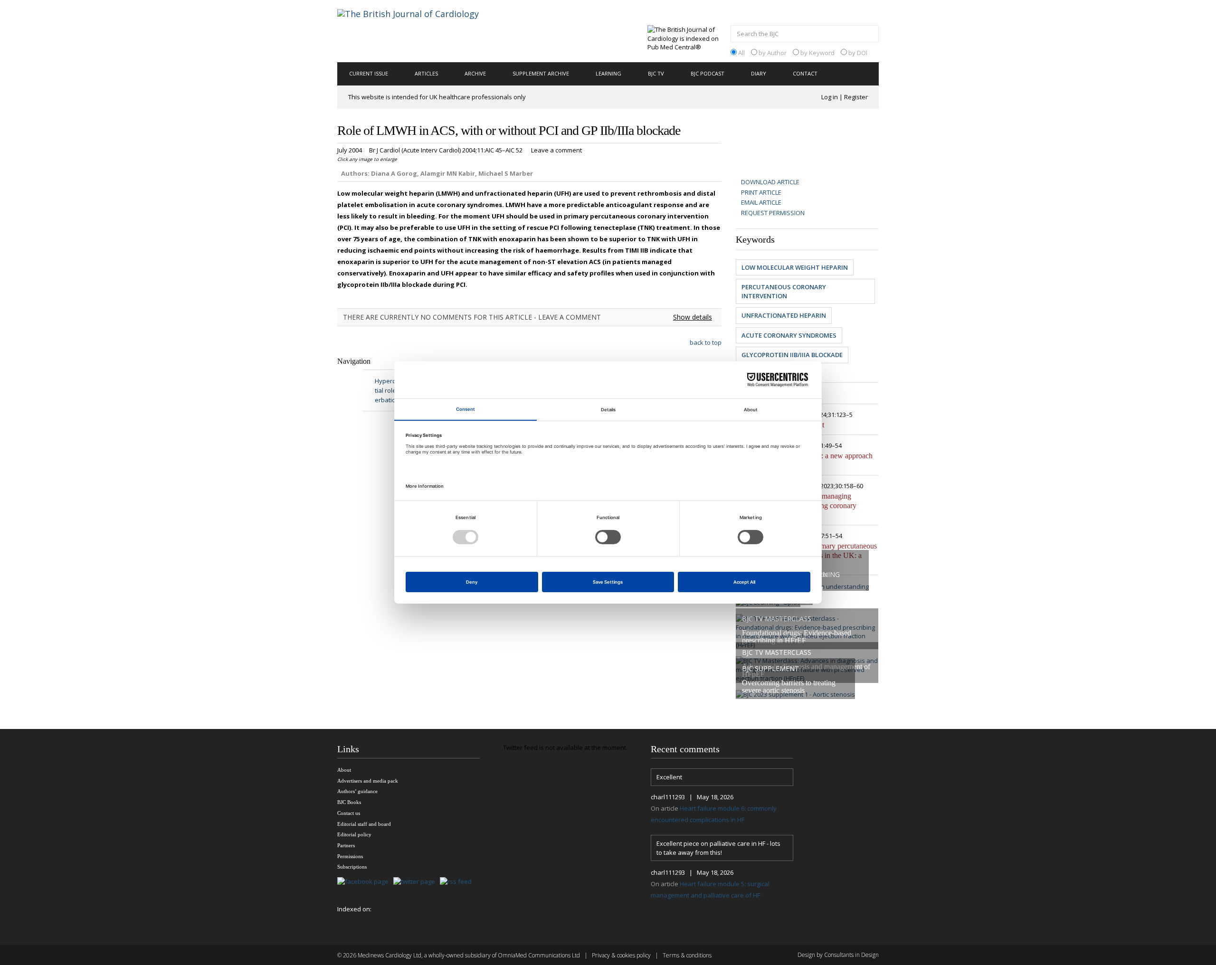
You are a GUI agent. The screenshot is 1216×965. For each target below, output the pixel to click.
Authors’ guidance (357, 791)
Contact (805, 73)
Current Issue (368, 73)
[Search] (869, 34)
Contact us (348, 813)
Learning (608, 73)
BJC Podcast (707, 73)
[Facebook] (365, 882)
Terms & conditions (687, 955)
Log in (829, 97)
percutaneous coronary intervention (783, 291)
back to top (706, 342)
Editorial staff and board (364, 824)
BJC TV (656, 73)
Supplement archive (541, 73)
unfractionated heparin (783, 315)
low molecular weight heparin (794, 267)
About (344, 770)
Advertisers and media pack (367, 781)
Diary (758, 73)
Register (856, 97)
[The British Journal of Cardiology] (419, 30)
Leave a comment (556, 150)
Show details (692, 317)
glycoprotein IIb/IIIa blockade (792, 354)
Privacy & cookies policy (621, 955)
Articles (426, 73)
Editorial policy (354, 834)
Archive (475, 73)
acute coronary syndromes (788, 335)
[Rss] (458, 882)
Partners (346, 845)
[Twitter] (416, 882)
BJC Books (349, 802)
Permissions (350, 856)
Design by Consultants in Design (838, 955)
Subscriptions (352, 867)
